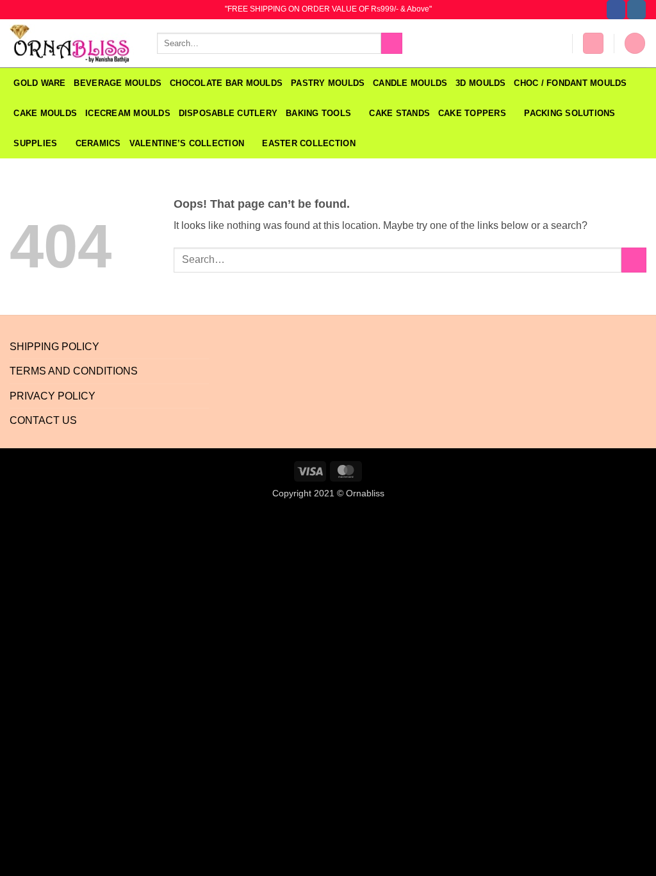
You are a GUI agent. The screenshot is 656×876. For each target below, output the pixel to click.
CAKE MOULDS (45, 113)
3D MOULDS (480, 83)
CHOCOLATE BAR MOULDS (226, 83)
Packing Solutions (569, 113)
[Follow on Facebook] (616, 9)
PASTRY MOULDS (328, 83)
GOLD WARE (39, 83)
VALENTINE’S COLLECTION (187, 143)
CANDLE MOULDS (410, 83)
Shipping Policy (54, 346)
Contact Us (43, 420)
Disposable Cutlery (228, 113)
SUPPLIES (35, 143)
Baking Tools (318, 113)
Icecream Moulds (127, 113)
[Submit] (391, 44)
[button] (593, 43)
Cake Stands (399, 113)
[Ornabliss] (74, 43)
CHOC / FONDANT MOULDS (572, 83)
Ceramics (98, 143)
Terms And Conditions (74, 371)
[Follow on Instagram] (636, 9)
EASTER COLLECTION (308, 143)
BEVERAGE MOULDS (117, 83)
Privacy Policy (52, 396)
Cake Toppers (472, 113)
